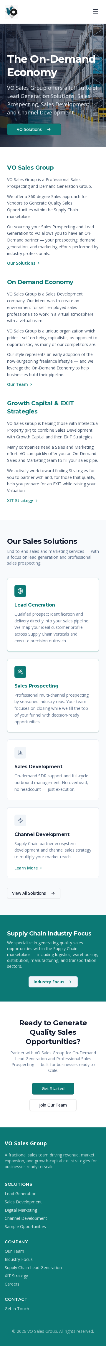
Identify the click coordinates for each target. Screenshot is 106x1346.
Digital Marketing (21, 1210)
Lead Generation (21, 1193)
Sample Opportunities (25, 1226)
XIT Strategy (20, 500)
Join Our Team (53, 1105)
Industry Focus (49, 981)
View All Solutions (29, 893)
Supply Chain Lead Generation (33, 1267)
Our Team (17, 384)
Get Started (53, 1088)
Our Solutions (21, 263)
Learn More (26, 868)
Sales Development (23, 1202)
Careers (12, 1284)
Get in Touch (17, 1308)
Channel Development (26, 1218)
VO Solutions (29, 129)
